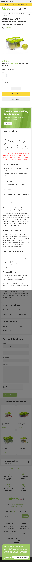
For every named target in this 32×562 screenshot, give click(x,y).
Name (4, 350)
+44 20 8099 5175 (17, 506)
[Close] (30, 1)
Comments (5, 364)
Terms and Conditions (10, 531)
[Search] (20, 9)
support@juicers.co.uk (18, 504)
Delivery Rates (10, 528)
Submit (25, 516)
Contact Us (24, 526)
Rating (4, 343)
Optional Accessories (8, 69)
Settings (8, 557)
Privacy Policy (9, 533)
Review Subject (6, 357)
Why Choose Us (24, 528)
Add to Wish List (16, 99)
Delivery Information (9, 526)
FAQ (24, 531)
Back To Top (15, 468)
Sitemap (24, 533)
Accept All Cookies (21, 557)
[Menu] (29, 9)
